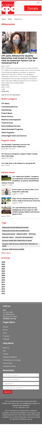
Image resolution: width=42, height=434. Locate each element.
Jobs (4, 351)
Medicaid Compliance (10, 357)
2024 (3, 267)
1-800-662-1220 (23, 407)
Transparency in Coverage (12, 360)
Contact (5, 354)
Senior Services (7, 116)
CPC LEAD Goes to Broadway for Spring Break (18, 163)
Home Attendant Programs (12, 129)
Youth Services (7, 123)
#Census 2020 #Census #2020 (13, 249)
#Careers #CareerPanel (24, 237)
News (10, 19)
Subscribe (7, 392)
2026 (3, 262)
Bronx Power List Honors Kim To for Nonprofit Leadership (25, 191)
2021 (3, 273)
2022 (3, 271)
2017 (3, 282)
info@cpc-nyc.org (9, 318)
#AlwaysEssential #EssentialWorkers (15, 231)
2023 (3, 269)
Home (3, 19)
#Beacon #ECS (22, 234)
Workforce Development (11, 120)
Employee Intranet (9, 366)
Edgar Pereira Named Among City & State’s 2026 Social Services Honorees (26, 200)
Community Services (9, 107)
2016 (3, 284)
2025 (3, 264)
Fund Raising (6, 110)
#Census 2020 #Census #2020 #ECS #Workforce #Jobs (20, 245)
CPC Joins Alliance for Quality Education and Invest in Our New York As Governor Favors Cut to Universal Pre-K (19, 59)
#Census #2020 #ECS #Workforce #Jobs (17, 240)
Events (5, 330)
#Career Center (8, 237)
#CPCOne (32, 234)
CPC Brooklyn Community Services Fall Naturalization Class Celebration (15, 145)
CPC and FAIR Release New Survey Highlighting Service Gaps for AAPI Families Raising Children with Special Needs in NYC (25, 211)
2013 (3, 291)
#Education (5, 91)
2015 (3, 287)
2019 (3, 278)
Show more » (6, 253)
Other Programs (7, 132)
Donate (33, 8)
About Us (6, 348)
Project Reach (6, 113)
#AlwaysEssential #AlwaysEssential (15, 227)
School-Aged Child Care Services (14, 136)
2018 (3, 280)
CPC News (5, 103)
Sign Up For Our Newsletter (10, 95)
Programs (6, 336)
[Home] (9, 7)
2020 (3, 275)
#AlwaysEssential (8, 234)
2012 (3, 293)
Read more (5, 85)
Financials (6, 339)
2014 (3, 289)
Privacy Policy (7, 363)
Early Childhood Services (10, 126)
